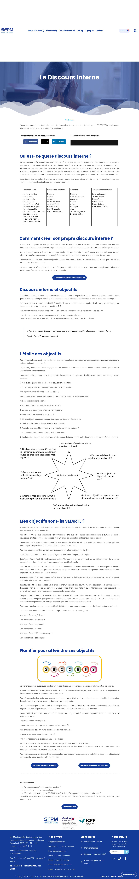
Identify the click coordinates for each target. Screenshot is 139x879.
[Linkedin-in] (113, 858)
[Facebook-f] (125, 858)
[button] (30, 141)
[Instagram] (119, 858)
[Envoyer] (126, 852)
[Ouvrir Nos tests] (56, 30)
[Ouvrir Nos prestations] (43, 30)
